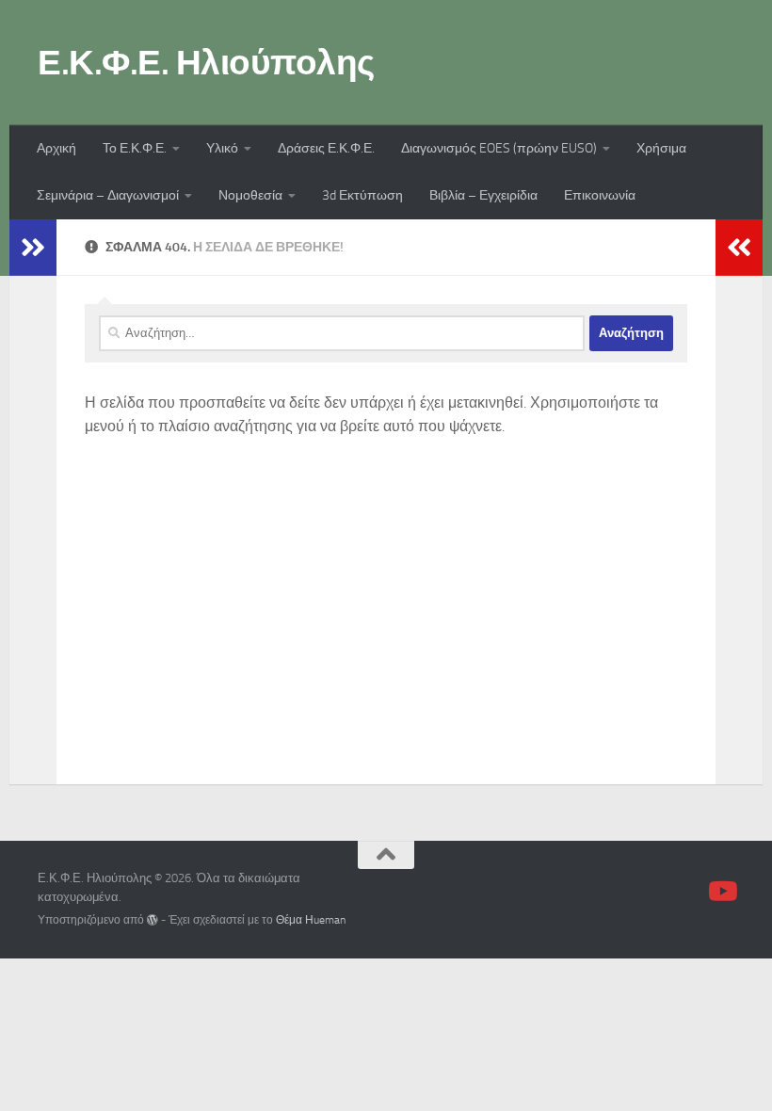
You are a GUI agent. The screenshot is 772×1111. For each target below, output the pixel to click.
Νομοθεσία (250, 195)
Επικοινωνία (599, 195)
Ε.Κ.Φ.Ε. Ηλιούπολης (206, 62)
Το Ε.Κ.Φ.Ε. (135, 148)
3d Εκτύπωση (362, 195)
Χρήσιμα (661, 148)
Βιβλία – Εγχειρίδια (483, 195)
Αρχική (56, 148)
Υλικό (222, 148)
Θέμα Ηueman (311, 919)
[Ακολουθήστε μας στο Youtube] (721, 891)
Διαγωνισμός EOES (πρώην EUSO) (499, 148)
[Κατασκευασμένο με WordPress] (152, 920)
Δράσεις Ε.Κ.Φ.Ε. (326, 148)
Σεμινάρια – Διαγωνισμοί (108, 195)
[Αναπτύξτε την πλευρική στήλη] (32, 247)
